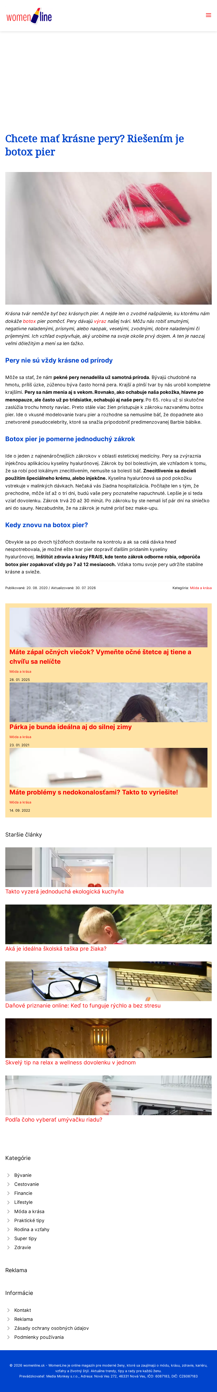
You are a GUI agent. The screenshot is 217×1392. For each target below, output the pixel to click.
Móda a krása (201, 588)
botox (29, 321)
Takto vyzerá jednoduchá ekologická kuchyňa (64, 891)
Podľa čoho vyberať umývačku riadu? (53, 1119)
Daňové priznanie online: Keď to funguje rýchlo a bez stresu (83, 1005)
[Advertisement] (108, 71)
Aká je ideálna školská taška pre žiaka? (56, 948)
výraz (100, 321)
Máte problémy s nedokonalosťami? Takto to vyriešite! (94, 792)
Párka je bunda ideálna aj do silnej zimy (71, 727)
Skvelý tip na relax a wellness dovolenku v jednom (70, 1062)
